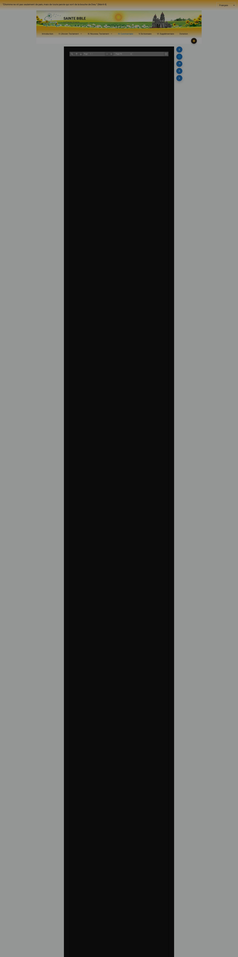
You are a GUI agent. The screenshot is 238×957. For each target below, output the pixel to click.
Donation (184, 34)
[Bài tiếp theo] (179, 78)
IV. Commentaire (125, 34)
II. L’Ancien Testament (69, 34)
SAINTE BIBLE (74, 18)
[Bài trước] (179, 49)
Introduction (47, 34)
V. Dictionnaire (145, 34)
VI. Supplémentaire (165, 34)
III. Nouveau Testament (98, 34)
